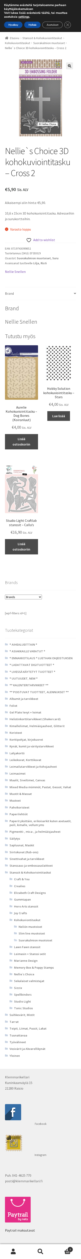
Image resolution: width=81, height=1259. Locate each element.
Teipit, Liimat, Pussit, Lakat (28, 1028)
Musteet (15, 800)
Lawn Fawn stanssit (27, 947)
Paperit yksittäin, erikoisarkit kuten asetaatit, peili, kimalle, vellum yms (40, 823)
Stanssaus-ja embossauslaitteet (31, 865)
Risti (44, 263)
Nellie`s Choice (24, 974)
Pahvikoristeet (19, 807)
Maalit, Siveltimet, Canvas (27, 780)
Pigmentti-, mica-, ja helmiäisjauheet (35, 832)
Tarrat (14, 1022)
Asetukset (52, 25)
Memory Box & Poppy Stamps (34, 967)
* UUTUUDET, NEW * (24, 678)
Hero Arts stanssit (26, 906)
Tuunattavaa (18, 1035)
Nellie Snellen (15, 271)
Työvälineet (18, 1042)
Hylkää (32, 25)
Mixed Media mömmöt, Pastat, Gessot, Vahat (40, 787)
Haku (40, 1251)
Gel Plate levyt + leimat (25, 712)
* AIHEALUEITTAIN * (23, 644)
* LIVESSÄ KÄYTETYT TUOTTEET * (32, 672)
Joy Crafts (20, 913)
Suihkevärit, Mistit (22, 1015)
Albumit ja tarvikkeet (24, 699)
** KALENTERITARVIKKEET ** (29, 685)
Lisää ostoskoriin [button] (21, 442)
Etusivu (14, 38)
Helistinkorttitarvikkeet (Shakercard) (35, 719)
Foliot (13, 706)
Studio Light (22, 1001)
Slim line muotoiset (32, 933)
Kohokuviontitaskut (17, 43)
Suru (55, 258)
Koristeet (16, 733)
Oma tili (13, 1251)
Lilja (36, 263)
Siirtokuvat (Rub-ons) (24, 852)
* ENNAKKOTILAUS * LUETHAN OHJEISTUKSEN (41, 658)
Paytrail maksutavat (20, 1230)
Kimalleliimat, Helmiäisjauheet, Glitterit (37, 726)
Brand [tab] (9, 293)
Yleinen (15, 1056)
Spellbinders (23, 994)
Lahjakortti (17, 753)
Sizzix (18, 988)
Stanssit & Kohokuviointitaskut (42, 38)
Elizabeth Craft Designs (30, 893)
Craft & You (22, 879)
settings (23, 17)
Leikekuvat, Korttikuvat (25, 760)
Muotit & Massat (21, 794)
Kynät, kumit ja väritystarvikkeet (32, 746)
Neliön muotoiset (30, 927)
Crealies (19, 886)
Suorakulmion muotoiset (49, 43)
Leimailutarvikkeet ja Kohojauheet (33, 767)
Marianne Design (26, 961)
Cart (62, 1248)
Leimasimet (17, 773)
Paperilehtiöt (19, 814)
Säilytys (15, 838)
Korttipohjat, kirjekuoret (26, 740)
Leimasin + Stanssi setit (30, 954)
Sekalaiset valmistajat (29, 981)
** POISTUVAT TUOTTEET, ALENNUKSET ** (39, 692)
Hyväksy (13, 25)
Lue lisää (58, 416)
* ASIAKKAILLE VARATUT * (27, 651)
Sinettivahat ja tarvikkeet (27, 859)
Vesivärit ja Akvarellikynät (27, 1049)
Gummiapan (22, 899)
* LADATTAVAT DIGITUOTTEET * (32, 665)
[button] (69, 65)
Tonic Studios (23, 1008)
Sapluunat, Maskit (22, 845)
